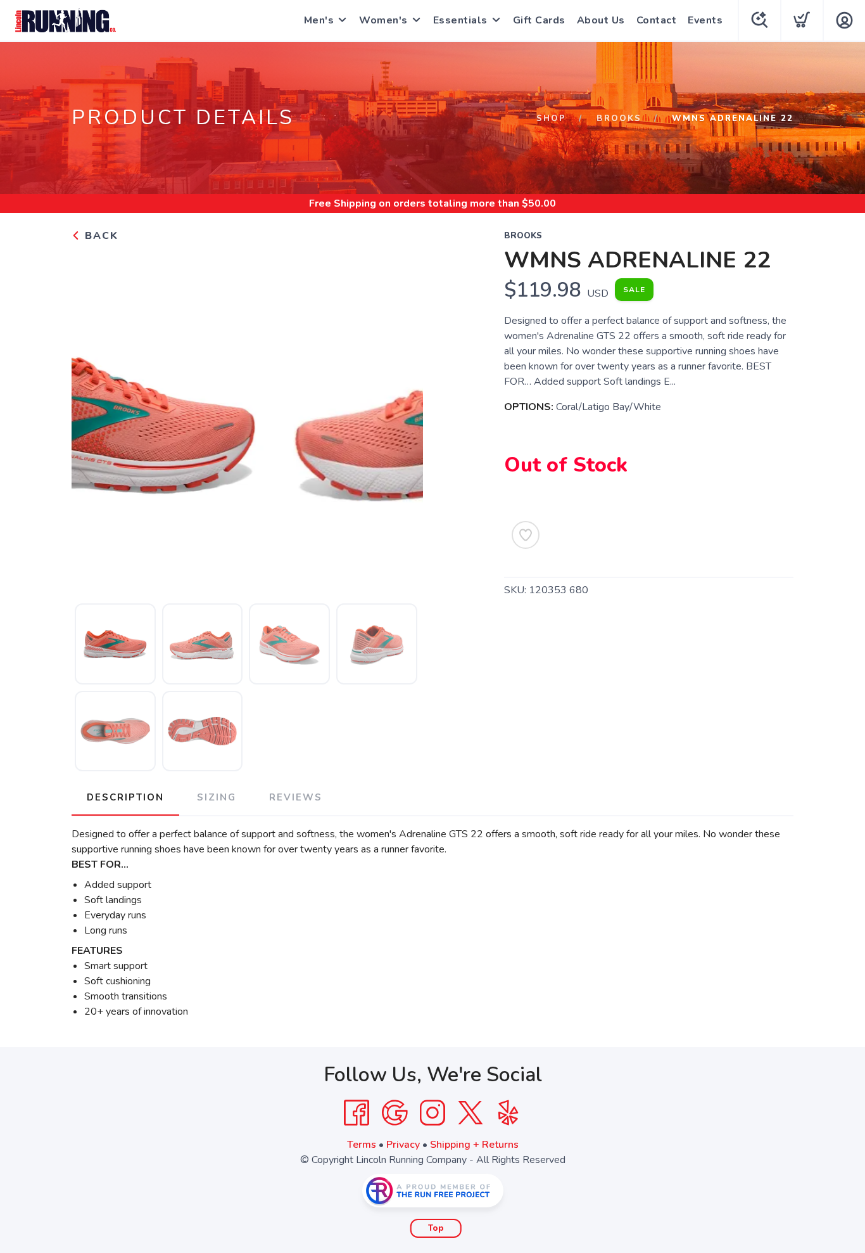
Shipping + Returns (474, 1145)
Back (99, 236)
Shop (551, 118)
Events (705, 20)
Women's (383, 20)
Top (436, 1228)
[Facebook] (357, 1113)
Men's (319, 20)
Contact (656, 20)
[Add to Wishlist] (526, 535)
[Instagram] (432, 1113)
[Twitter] (470, 1113)
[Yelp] (508, 1113)
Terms (361, 1145)
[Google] (395, 1113)
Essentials (460, 20)
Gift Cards (539, 20)
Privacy (403, 1145)
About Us (601, 20)
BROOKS (619, 118)
